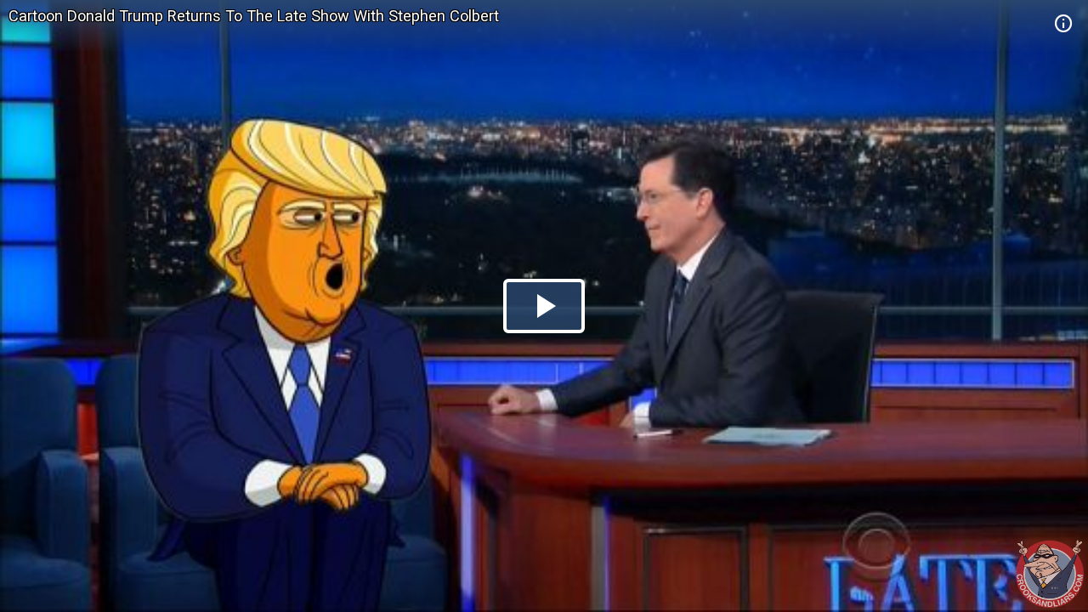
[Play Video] (544, 306)
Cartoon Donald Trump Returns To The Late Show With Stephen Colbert (253, 16)
